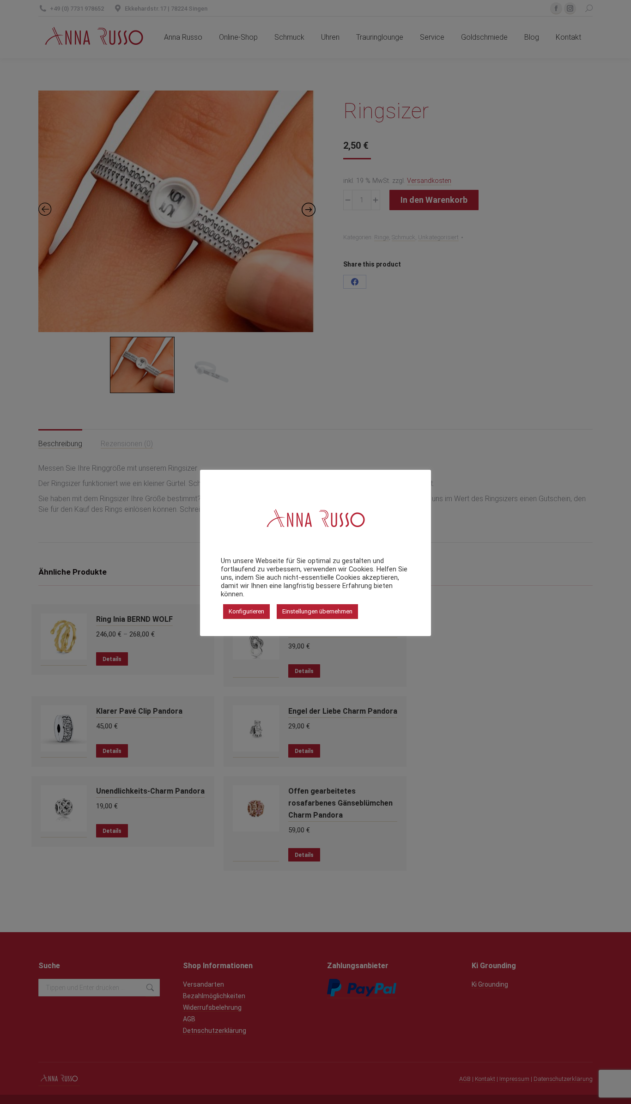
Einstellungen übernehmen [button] (317, 611)
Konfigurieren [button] (246, 611)
